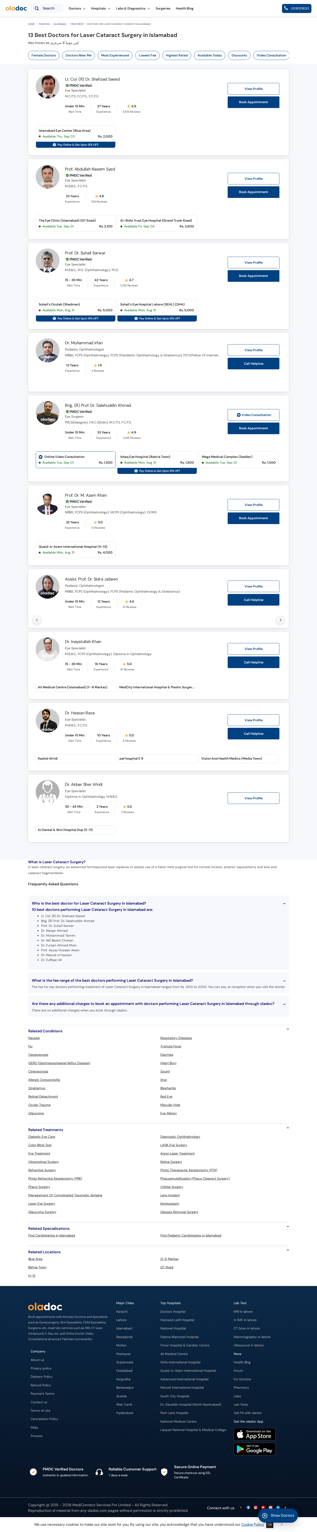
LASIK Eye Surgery (173, 1145)
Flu (30, 1046)
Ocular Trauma (39, 1105)
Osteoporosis (38, 1071)
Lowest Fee (147, 55)
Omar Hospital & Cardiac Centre (184, 1345)
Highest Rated (177, 55)
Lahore (121, 1320)
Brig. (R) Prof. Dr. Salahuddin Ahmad (98, 405)
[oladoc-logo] (16, 8)
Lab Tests (241, 1405)
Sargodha (123, 1379)
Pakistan (44, 24)
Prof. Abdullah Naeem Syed (90, 169)
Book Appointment (253, 102)
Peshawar (123, 1354)
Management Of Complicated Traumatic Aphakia (65, 1195)
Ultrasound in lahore (249, 1345)
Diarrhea (166, 1055)
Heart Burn (168, 1063)
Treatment (77, 24)
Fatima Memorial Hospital (179, 1337)
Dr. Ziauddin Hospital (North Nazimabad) (190, 1405)
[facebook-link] (248, 1508)
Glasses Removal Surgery (179, 1212)
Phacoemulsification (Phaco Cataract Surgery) (195, 1178)
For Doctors (242, 1379)
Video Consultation (271, 55)
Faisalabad (124, 1371)
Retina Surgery (171, 1162)
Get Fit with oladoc (248, 1413)
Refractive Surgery (42, 1170)
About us (37, 1360)
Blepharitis (168, 1088)
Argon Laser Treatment (177, 1153)
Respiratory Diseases (176, 1038)
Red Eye (166, 1096)
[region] (160, 55)
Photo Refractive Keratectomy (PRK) (55, 1178)
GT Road (166, 1267)
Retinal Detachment (43, 1096)
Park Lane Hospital (174, 1413)
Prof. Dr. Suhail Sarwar (85, 253)
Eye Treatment (39, 1153)
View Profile (254, 89)
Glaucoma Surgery (42, 1212)
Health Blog (242, 1362)
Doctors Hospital (172, 1312)
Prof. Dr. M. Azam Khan (86, 495)
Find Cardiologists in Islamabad (51, 1235)
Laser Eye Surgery (41, 1203)
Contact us (39, 1402)
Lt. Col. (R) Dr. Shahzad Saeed (92, 79)
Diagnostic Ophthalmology (180, 1137)
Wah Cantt (124, 1405)
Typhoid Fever (170, 1046)
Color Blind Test (40, 1145)
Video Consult (256, 415)
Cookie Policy (252, 1524)
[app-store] (255, 1435)
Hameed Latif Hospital (177, 1320)
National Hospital (173, 1328)
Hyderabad (124, 1413)
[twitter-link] (241, 1508)
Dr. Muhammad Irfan (84, 343)
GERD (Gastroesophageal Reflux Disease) (59, 1063)
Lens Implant (170, 1195)
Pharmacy (241, 1388)
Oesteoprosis (38, 1055)
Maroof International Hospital (182, 1388)
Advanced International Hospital (184, 1379)
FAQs (34, 1428)
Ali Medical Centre (174, 1354)
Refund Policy (41, 1385)
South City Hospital (174, 1396)
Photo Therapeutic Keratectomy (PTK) (188, 1170)
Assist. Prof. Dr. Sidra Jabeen (91, 579)
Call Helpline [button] (253, 363)
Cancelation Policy (44, 1419)
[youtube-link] (263, 1508)
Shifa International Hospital (180, 1362)
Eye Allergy (168, 1113)
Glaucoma (36, 1113)
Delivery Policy (41, 1377)
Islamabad (60, 24)
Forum (238, 1371)
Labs (237, 1396)
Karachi (121, 1312)
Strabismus (36, 1088)
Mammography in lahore (252, 1337)
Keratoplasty (169, 1203)
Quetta (121, 1396)
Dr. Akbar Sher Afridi (84, 784)
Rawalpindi (124, 1337)
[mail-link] (270, 1508)
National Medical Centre (178, 1422)
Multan (121, 1345)
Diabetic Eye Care (41, 1137)
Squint (165, 1071)
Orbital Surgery (171, 1187)
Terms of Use (40, 1411)
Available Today (209, 55)
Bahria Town (37, 1267)
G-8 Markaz (169, 1259)
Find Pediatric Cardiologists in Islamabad (190, 1235)
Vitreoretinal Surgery (43, 1162)
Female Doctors (44, 55)
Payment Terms (42, 1394)
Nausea (34, 1038)
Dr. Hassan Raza (79, 713)
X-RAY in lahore (245, 1320)
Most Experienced (115, 55)
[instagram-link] (255, 1508)
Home (31, 24)
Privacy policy (41, 1368)
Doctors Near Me (78, 55)
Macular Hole (170, 1105)
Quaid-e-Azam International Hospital (188, 1371)
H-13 (31, 1275)
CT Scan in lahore (247, 1328)
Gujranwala (124, 1362)
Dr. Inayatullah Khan (83, 641)
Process (36, 1436)
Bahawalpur (125, 1388)
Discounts (239, 55)
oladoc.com (97, 1510)
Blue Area (35, 1259)
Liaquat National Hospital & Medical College (193, 1430)
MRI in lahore (243, 1312)
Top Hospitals (170, 1303)
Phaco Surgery (39, 1187)
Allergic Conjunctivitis (44, 1080)
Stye (163, 1080)
